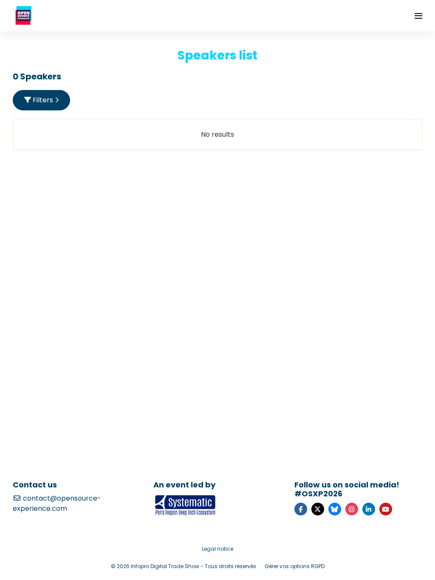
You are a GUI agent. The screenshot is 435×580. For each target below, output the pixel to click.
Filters (43, 100)
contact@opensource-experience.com (57, 503)
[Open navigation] (418, 15)
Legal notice (217, 548)
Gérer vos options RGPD (295, 566)
